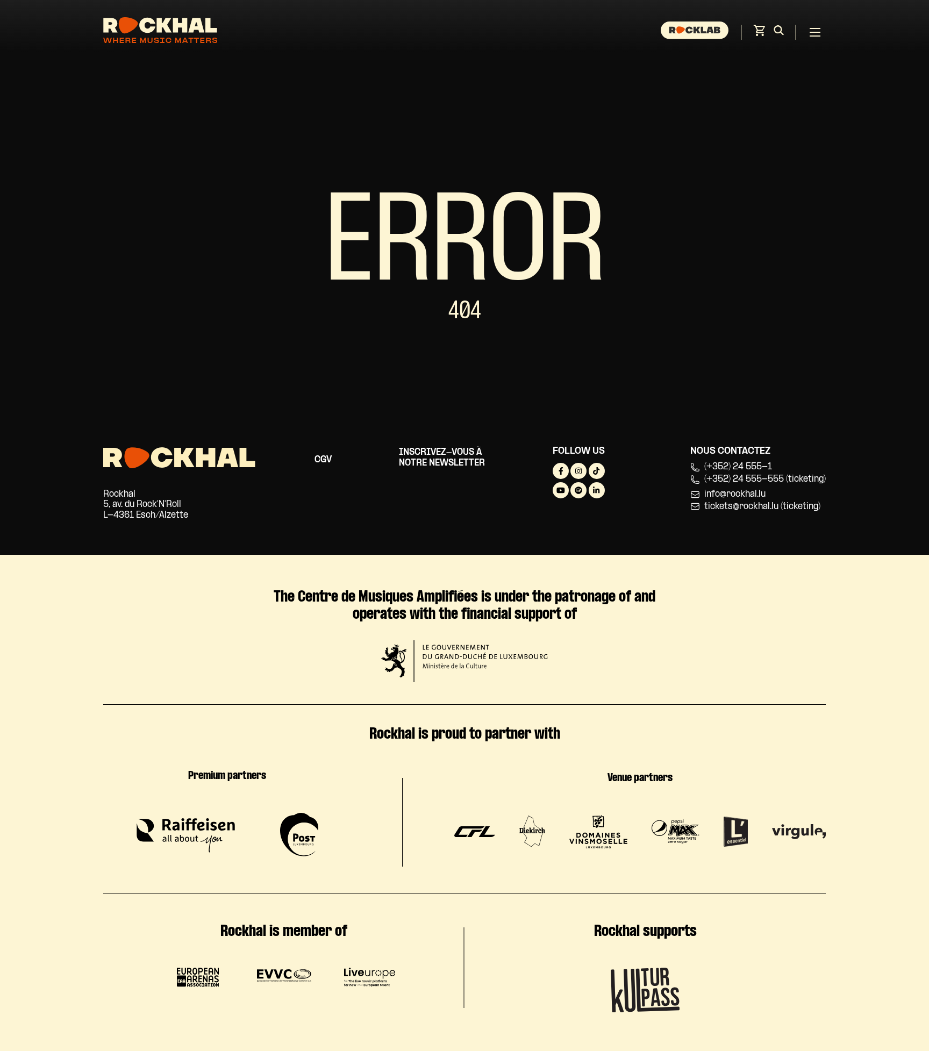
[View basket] (759, 33)
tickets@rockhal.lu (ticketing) (762, 506)
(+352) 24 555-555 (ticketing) (765, 479)
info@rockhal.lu (735, 494)
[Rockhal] (160, 32)
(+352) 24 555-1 (738, 466)
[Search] (779, 32)
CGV (323, 459)
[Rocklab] (696, 32)
